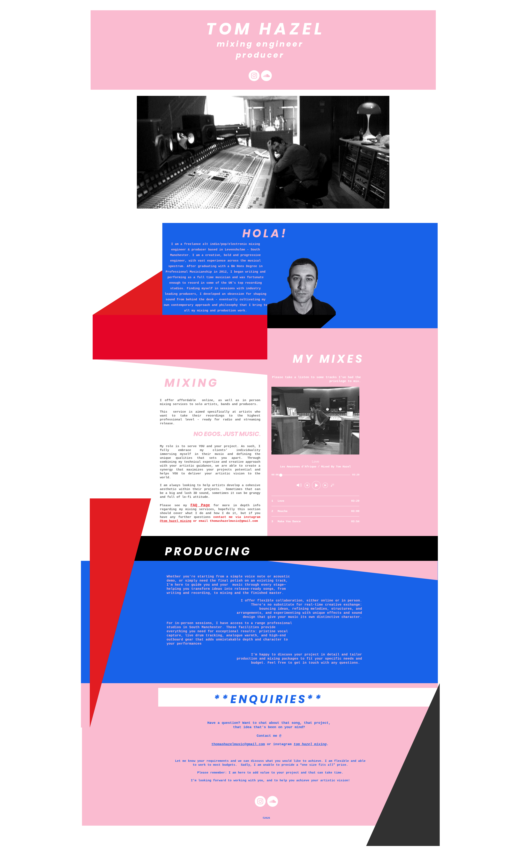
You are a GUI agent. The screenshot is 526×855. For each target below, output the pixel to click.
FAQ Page (200, 505)
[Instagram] (254, 75)
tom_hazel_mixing (310, 744)
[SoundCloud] (266, 75)
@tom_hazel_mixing (175, 521)
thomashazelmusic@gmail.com (234, 521)
